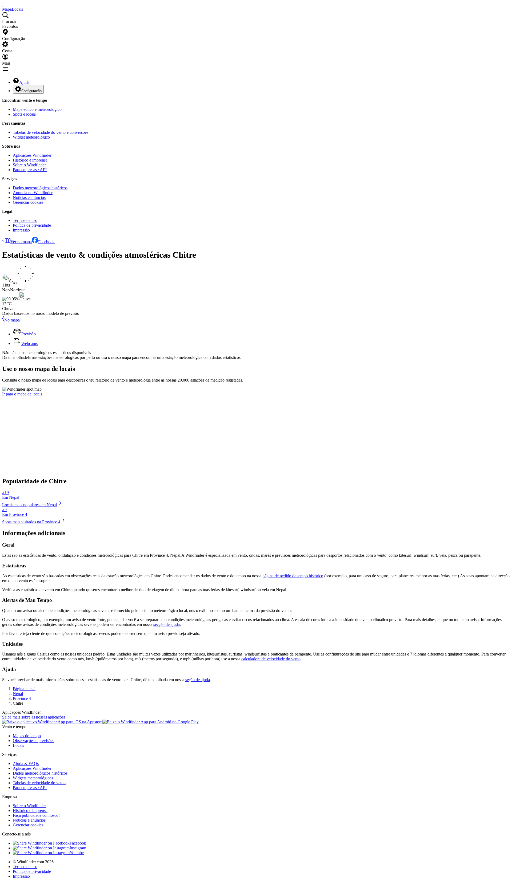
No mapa (12, 320)
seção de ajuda (197, 679)
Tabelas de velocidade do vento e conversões (50, 132)
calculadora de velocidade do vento (271, 659)
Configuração (31, 91)
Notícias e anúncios (29, 197)
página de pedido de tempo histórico (292, 576)
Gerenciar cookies (28, 202)
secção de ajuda (166, 624)
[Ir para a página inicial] (2, 4)
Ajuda (24, 82)
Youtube (77, 852)
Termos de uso (25, 220)
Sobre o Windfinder (29, 165)
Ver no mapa (21, 242)
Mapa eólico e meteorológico (37, 109)
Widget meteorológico (31, 137)
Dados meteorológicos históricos (40, 188)
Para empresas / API (30, 169)
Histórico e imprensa (30, 160)
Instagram (78, 848)
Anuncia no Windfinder (33, 192)
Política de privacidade (32, 225)
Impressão (21, 230)
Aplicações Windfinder (32, 155)
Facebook (46, 242)
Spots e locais (24, 114)
